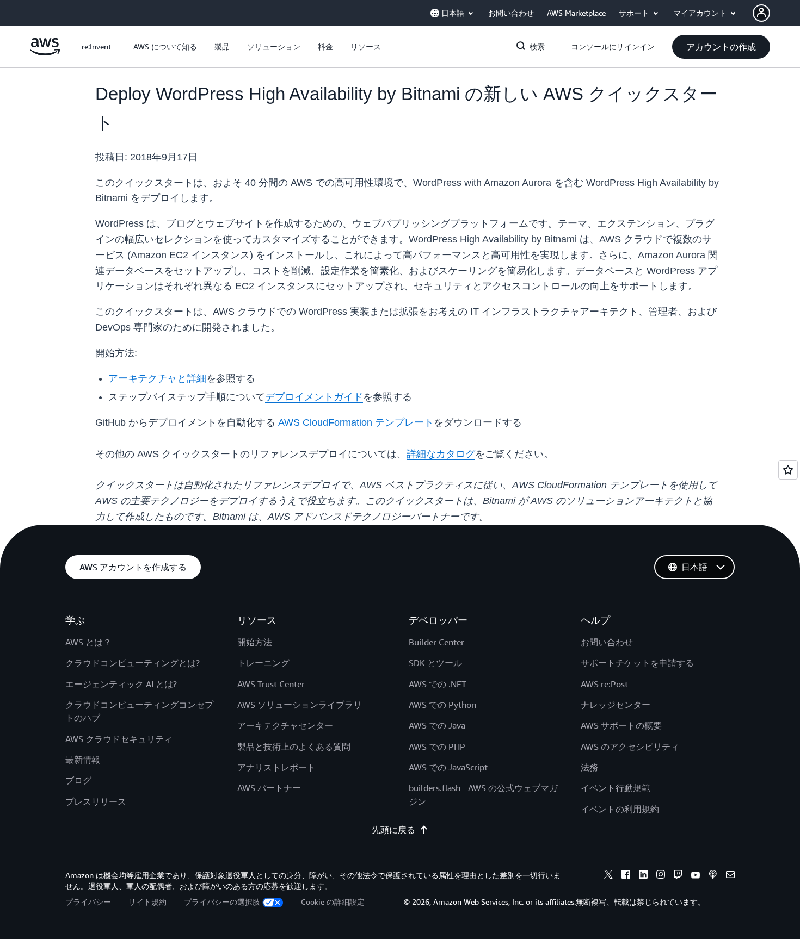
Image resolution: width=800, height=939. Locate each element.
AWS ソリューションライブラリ (299, 704)
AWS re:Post (604, 684)
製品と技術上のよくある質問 (293, 746)
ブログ (78, 780)
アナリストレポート (276, 767)
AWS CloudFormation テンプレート (356, 422)
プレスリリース (95, 801)
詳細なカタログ (441, 454)
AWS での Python (442, 704)
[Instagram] (660, 876)
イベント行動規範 (615, 787)
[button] (165, 47)
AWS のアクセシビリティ (630, 746)
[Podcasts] (713, 876)
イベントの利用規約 (620, 809)
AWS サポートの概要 (621, 725)
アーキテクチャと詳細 (157, 378)
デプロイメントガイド (314, 396)
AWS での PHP (437, 746)
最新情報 (82, 759)
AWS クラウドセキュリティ (119, 738)
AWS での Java (437, 725)
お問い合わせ (607, 642)
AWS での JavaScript (448, 767)
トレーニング (263, 662)
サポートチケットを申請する (637, 662)
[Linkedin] (643, 876)
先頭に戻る (393, 829)
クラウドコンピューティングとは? (132, 662)
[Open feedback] (788, 470)
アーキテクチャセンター (285, 725)
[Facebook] (625, 876)
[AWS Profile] (761, 13)
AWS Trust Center (271, 684)
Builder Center (436, 642)
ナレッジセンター (615, 704)
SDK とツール (435, 662)
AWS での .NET (437, 684)
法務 (589, 767)
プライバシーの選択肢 (222, 901)
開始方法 (254, 642)
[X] (608, 876)
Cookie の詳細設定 (333, 901)
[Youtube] (695, 876)
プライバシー (88, 901)
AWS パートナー (269, 787)
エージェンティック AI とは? (121, 684)
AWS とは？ (88, 642)
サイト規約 (147, 901)
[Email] (730, 876)
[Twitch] (678, 876)
